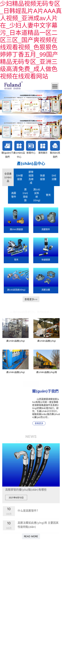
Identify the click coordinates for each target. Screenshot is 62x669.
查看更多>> (31, 297)
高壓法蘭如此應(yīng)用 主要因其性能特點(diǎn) (38, 523)
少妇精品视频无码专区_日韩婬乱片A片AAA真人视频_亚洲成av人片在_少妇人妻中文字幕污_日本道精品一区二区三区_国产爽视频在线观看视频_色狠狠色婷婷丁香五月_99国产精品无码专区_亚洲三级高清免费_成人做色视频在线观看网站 (31, 40)
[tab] (8, 175)
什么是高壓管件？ (28, 509)
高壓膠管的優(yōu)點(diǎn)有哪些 (26, 488)
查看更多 (39, 421)
